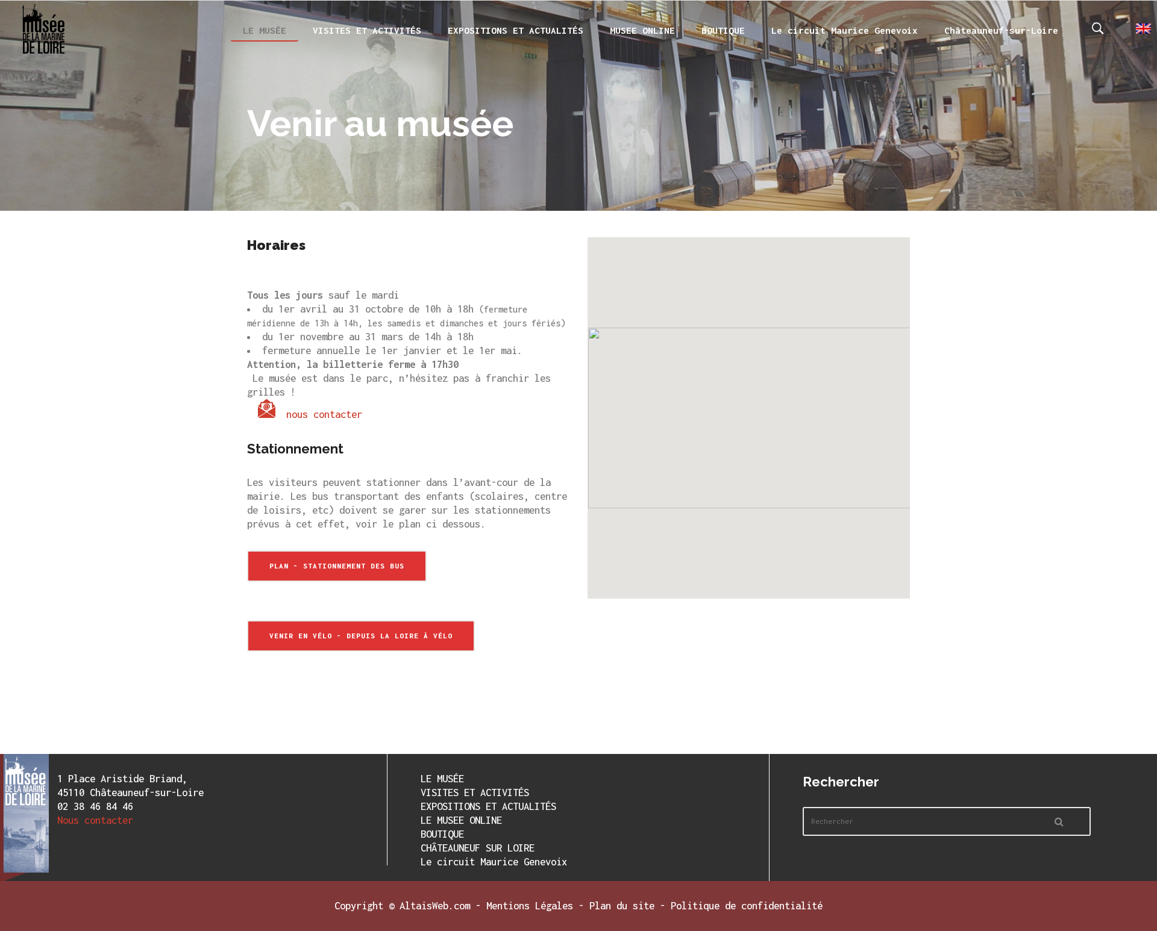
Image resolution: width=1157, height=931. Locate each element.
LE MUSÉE (442, 779)
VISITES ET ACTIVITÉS (475, 792)
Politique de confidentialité (747, 906)
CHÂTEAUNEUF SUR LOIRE (478, 848)
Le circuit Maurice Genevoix (494, 862)
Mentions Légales (529, 906)
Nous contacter (95, 820)
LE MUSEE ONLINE (461, 820)
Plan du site (621, 906)
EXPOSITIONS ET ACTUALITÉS (488, 806)
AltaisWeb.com (435, 906)
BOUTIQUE (442, 834)
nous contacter (324, 414)
